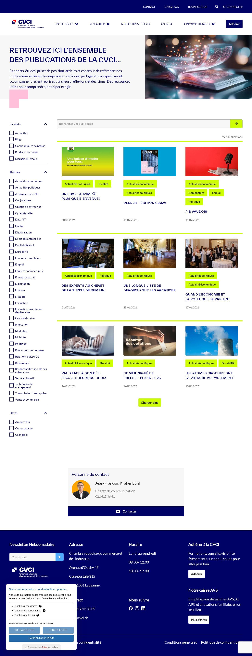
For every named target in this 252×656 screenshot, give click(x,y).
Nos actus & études (135, 24)
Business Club (197, 6)
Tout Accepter (24, 630)
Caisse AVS (172, 6)
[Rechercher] (236, 124)
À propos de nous (197, 24)
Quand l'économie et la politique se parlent (207, 297)
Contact (149, 6)
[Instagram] (137, 608)
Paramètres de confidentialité (78, 642)
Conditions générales (181, 642)
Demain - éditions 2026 (144, 202)
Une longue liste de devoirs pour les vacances (149, 288)
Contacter (129, 511)
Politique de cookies (44, 623)
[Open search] (216, 7)
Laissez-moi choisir (41, 638)
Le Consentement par (41, 647)
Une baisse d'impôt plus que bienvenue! (81, 196)
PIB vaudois (196, 211)
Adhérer (234, 24)
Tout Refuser (58, 630)
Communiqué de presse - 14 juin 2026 (142, 375)
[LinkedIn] (143, 608)
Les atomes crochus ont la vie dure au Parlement (209, 375)
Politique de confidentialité (222, 642)
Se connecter (233, 6)
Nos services (64, 24)
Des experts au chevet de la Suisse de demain (83, 288)
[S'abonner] (60, 557)
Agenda (167, 24)
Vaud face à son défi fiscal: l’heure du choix (84, 375)
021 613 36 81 (105, 496)
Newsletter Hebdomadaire (31, 544)
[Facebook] (131, 608)
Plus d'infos (199, 619)
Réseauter (97, 24)
